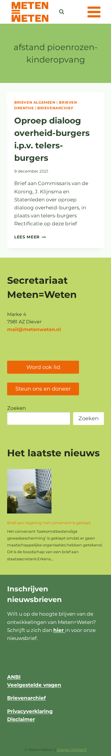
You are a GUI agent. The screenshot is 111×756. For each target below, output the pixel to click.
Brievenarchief (55, 108)
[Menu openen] (94, 12)
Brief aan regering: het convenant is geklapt (49, 523)
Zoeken (16, 408)
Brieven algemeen (35, 102)
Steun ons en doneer (43, 389)
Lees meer (30, 237)
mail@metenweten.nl (34, 329)
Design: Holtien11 (72, 749)
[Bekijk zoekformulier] (61, 12)
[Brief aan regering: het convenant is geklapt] (29, 491)
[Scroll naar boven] (91, 748)
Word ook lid (43, 367)
